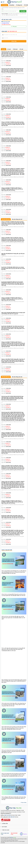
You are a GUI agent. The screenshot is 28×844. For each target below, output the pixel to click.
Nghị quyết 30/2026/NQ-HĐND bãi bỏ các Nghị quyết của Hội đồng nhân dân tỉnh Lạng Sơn (13, 313)
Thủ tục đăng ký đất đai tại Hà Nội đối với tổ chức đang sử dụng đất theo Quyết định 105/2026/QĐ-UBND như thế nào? (14, 798)
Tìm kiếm (23, 11)
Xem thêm (24, 802)
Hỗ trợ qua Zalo (6, 21)
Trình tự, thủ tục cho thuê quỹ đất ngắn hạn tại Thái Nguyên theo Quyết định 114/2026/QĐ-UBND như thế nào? (13, 617)
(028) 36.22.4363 (7, 815)
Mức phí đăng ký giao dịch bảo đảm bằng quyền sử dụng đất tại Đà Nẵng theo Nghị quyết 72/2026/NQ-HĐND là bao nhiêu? (14, 681)
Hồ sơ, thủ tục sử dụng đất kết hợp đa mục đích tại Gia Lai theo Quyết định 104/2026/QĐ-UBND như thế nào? (13, 595)
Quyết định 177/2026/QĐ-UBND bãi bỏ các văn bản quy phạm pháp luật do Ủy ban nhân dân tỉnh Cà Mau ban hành (13, 268)
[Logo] (7, 808)
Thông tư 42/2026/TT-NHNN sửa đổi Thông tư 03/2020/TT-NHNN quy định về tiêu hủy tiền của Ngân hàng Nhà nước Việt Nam (12, 189)
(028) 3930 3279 (11, 816)
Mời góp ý (14, 26)
